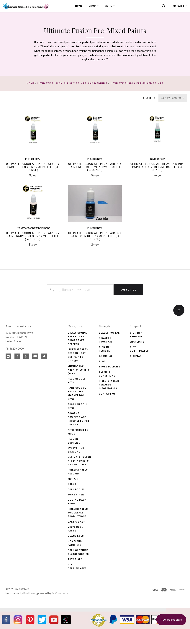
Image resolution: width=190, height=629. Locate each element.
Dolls (72, 484)
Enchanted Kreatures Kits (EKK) (79, 370)
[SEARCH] (164, 6)
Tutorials (75, 559)
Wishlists (137, 342)
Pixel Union (29, 593)
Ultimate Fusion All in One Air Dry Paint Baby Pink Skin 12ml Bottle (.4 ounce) (33, 236)
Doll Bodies (76, 489)
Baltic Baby (76, 522)
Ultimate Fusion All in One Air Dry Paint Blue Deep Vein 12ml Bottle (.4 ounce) (95, 167)
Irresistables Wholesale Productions (78, 513)
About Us (105, 356)
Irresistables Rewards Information (109, 385)
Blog (102, 361)
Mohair (73, 479)
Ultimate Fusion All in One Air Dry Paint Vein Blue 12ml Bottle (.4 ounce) (95, 236)
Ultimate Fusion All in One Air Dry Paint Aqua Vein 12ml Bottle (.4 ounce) (157, 167)
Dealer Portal (109, 333)
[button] (154, 98)
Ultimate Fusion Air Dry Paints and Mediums (79, 461)
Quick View (32, 135)
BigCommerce (60, 593)
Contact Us (107, 394)
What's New (76, 494)
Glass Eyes (76, 536)
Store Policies (109, 366)
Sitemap (136, 356)
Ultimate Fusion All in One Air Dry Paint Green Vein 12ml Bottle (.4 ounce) (33, 167)
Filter (148, 98)
